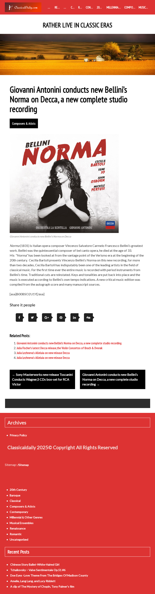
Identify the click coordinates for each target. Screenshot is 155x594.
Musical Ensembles (144, 7)
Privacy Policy (18, 435)
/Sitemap (23, 465)
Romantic (81, 7)
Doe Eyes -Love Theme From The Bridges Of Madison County (49, 575)
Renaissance (58, 7)
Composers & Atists (130, 7)
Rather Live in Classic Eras (77, 25)
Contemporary (90, 7)
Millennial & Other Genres (115, 7)
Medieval (50, 7)
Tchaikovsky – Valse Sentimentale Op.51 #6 (37, 570)
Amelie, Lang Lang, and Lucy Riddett (33, 581)
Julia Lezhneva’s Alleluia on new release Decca (43, 353)
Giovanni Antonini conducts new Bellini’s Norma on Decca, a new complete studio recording (69, 343)
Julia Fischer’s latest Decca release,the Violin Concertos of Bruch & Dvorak (59, 348)
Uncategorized (19, 539)
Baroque (66, 7)
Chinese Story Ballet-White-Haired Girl (34, 564)
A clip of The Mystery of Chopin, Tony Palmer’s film (42, 586)
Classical (73, 7)
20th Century (101, 7)
